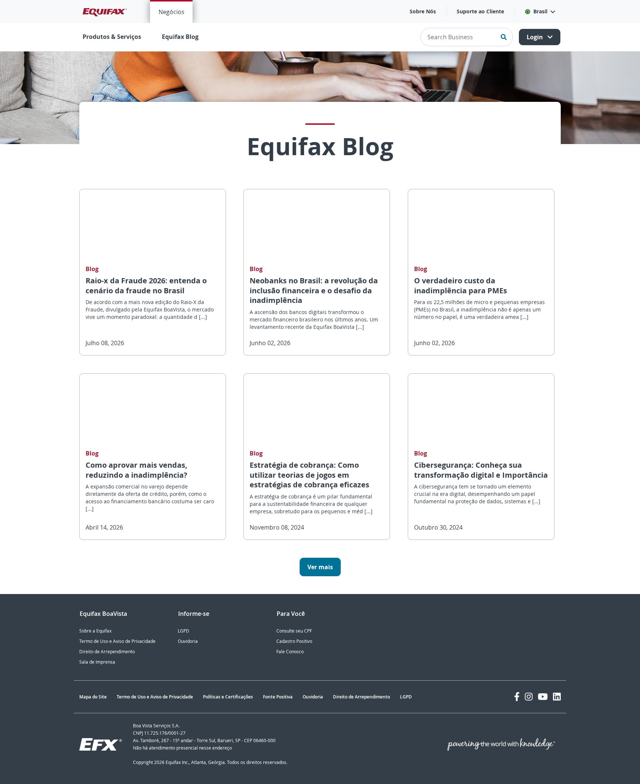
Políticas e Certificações (228, 697)
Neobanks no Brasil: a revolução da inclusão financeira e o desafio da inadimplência (314, 290)
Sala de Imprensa (97, 662)
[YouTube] (543, 697)
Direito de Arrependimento (107, 651)
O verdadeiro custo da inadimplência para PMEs (460, 286)
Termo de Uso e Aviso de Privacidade (117, 641)
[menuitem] (171, 11)
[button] (539, 11)
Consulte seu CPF (294, 631)
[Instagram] (529, 697)
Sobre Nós (423, 11)
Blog (92, 269)
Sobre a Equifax (95, 631)
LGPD (183, 631)
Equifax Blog (180, 37)
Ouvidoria (188, 641)
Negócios (171, 12)
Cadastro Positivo (294, 641)
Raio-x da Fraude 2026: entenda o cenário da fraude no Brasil (146, 286)
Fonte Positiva (278, 697)
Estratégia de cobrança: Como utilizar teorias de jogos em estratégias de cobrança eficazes (309, 475)
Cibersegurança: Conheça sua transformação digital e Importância (481, 470)
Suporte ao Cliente (480, 11)
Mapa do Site (93, 697)
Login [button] (535, 37)
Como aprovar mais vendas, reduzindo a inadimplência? (136, 470)
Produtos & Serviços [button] (112, 37)
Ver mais (320, 567)
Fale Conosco (290, 651)
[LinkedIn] (557, 697)
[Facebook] (517, 697)
